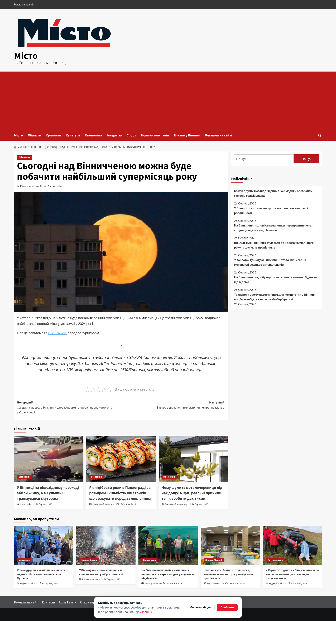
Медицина (24, 560)
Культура (73, 135)
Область (34, 135)
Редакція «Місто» (29, 186)
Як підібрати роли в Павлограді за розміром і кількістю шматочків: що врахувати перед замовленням (120, 493)
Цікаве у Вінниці (187, 135)
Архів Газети (67, 602)
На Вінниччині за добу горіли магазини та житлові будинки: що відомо (276, 279)
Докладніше (144, 612)
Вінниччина (149, 560)
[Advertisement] (168, 100)
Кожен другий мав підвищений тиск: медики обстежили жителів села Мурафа (273, 193)
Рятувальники (275, 560)
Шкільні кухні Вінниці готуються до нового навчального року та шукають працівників (274, 245)
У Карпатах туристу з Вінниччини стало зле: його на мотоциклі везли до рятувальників (270, 262)
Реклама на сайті (24, 4)
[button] (319, 135)
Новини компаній (155, 135)
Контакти (48, 602)
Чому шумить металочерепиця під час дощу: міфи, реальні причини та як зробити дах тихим (192, 493)
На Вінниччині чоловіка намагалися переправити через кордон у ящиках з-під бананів (273, 228)
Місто (26, 56)
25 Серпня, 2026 (128, 504)
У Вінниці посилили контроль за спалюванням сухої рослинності (271, 210)
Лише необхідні (200, 607)
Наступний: (191, 405)
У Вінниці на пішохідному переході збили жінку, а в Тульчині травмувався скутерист (48, 493)
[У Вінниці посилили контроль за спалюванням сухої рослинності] (106, 545)
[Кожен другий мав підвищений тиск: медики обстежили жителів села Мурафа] (43, 545)
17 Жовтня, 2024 (53, 186)
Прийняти (227, 607)
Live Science (57, 333)
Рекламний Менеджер (103, 504)
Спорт (131, 135)
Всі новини (24, 157)
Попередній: (64, 407)
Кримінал (53, 135)
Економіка (93, 135)
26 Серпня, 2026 (44, 504)
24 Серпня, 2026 (200, 504)
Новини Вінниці (89, 560)
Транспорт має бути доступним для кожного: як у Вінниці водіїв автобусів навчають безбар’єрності (274, 297)
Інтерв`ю (114, 135)
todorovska (26, 504)
